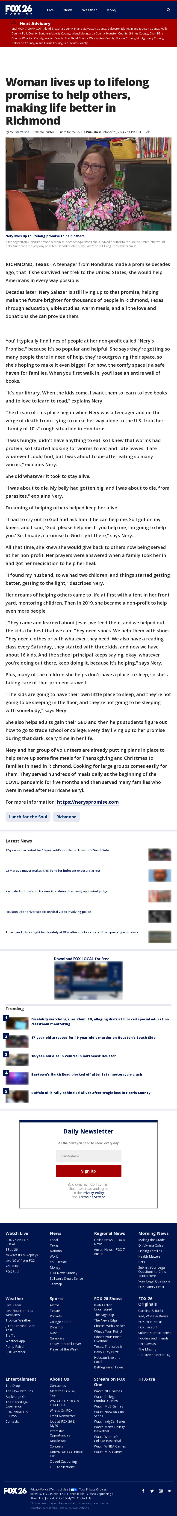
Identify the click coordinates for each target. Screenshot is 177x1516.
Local (54, 1240)
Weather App (15, 1341)
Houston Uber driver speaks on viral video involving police (48, 912)
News (55, 1233)
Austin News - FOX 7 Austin (109, 1251)
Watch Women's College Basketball (107, 1438)
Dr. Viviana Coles (150, 1245)
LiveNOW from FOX (20, 1260)
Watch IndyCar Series (110, 1421)
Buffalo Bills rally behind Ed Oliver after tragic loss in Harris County (90, 1093)
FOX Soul (12, 1271)
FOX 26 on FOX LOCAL (17, 1242)
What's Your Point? (108, 1331)
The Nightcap (104, 1315)
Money (55, 1267)
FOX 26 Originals (147, 1301)
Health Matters (149, 1256)
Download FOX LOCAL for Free (81, 958)
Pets (141, 1262)
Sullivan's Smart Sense (66, 1278)
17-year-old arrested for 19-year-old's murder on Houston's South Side (57, 850)
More (110, 10)
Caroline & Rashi (150, 1310)
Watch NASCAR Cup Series (109, 1414)
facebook (143, 1491)
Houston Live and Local (107, 1359)
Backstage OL (16, 1396)
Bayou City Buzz (106, 1352)
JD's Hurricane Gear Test (20, 1328)
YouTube (12, 1266)
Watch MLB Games (108, 1406)
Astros (54, 1305)
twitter (152, 1491)
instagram (161, 1491)
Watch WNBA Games (110, 1446)
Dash (54, 1332)
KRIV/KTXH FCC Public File (66, 1454)
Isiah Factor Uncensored (103, 1307)
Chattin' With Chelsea (110, 1326)
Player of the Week (64, 1349)
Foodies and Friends (153, 1338)
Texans (55, 1310)
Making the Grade (151, 1240)
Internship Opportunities (60, 1433)
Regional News (109, 1233)
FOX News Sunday (63, 1273)
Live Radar (13, 1305)
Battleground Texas (109, 1367)
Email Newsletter (62, 1416)
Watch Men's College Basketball (109, 1429)
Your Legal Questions (154, 1281)
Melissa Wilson (19, 132)
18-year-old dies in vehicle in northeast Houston (74, 1056)
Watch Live (17, 1233)
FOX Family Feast (151, 1287)
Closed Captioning (63, 1461)
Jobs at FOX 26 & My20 (62, 1423)
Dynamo (56, 1327)
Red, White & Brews (153, 1316)
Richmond (66, 816)
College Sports (60, 1321)
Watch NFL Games (108, 1391)
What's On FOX (61, 1410)
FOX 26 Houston (44, 132)
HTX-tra (146, 1379)
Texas (54, 1245)
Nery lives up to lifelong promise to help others (45, 236)
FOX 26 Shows (108, 1298)
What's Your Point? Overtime (108, 1339)
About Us (59, 1379)
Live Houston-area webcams (19, 1312)
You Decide (58, 1262)
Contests (12, 1421)
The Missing (147, 1349)
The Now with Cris (19, 1391)
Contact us (58, 1385)
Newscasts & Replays (22, 1255)
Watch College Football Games (106, 1398)
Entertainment (21, 1379)
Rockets (56, 1316)
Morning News (153, 1233)
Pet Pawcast (147, 1344)
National (56, 1251)
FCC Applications (62, 1467)
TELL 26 (12, 1249)
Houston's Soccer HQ (154, 1355)
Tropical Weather (18, 1320)
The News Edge (106, 1320)
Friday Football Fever (65, 1344)
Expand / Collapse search (168, 10)
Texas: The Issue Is (108, 1346)
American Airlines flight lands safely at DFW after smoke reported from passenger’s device (72, 932)
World (54, 1256)
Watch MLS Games (108, 1452)
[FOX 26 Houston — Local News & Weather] (21, 9)
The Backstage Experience (17, 1404)
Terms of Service (91, 1197)
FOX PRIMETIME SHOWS (18, 1414)
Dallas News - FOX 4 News (109, 1242)
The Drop (13, 1385)
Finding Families (150, 1251)
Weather (15, 1298)
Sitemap (56, 1284)
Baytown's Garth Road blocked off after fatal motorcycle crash (86, 1074)
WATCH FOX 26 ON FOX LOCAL (64, 1403)
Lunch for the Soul (70, 132)
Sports (56, 1298)
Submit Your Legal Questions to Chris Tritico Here (152, 1271)
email (169, 1491)
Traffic (10, 1335)
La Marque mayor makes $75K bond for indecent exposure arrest (53, 870)
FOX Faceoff (147, 1327)
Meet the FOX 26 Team (62, 1393)
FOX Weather (15, 1352)
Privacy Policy (93, 1193)
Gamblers (57, 1338)
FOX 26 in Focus (150, 1321)
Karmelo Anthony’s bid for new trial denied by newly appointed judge (57, 891)
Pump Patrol (15, 1346)
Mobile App (58, 1441)
